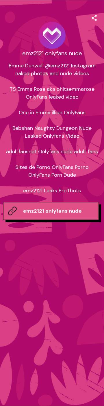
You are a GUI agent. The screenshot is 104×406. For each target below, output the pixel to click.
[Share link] (94, 17)
